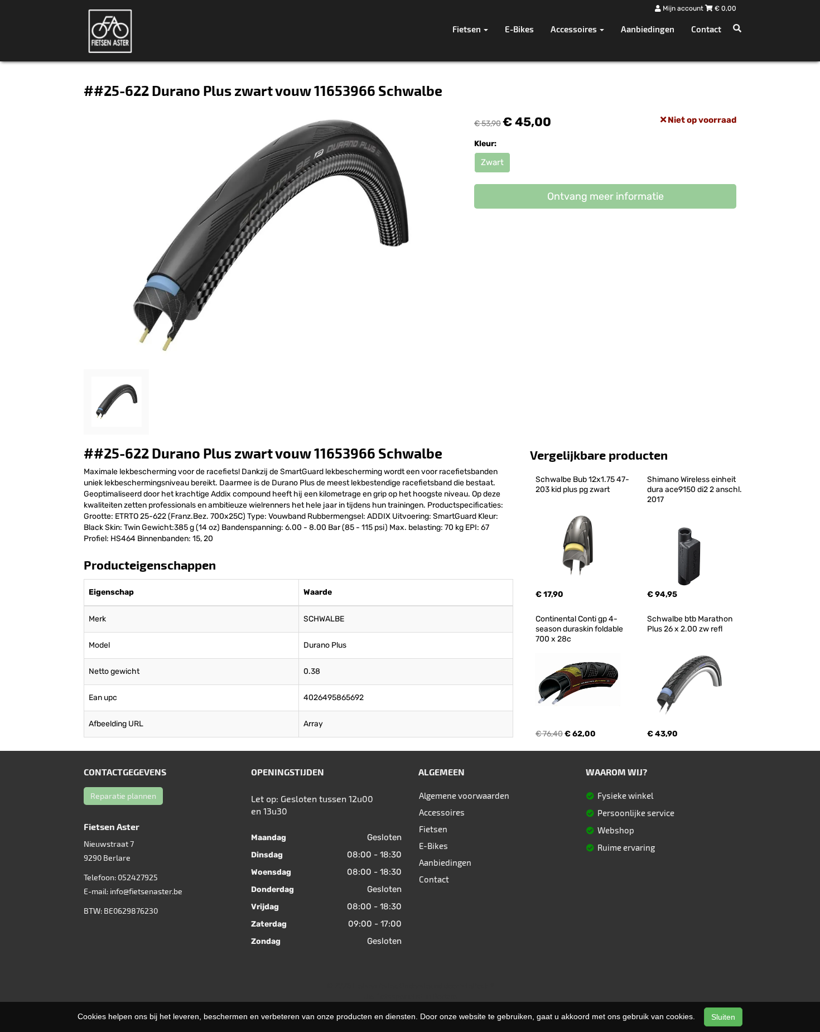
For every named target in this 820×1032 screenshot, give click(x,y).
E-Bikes (519, 29)
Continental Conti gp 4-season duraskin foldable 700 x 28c (580, 629)
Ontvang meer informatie (605, 196)
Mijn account (683, 8)
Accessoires (442, 812)
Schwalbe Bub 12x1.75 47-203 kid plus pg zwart (582, 484)
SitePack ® (477, 985)
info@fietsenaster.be (146, 891)
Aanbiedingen (647, 29)
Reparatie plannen (123, 795)
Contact (706, 29)
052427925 (138, 877)
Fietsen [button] (467, 29)
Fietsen (433, 829)
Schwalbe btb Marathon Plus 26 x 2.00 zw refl (690, 624)
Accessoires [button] (575, 29)
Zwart (492, 162)
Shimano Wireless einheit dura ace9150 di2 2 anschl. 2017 (695, 489)
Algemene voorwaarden (464, 795)
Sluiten (723, 1016)
